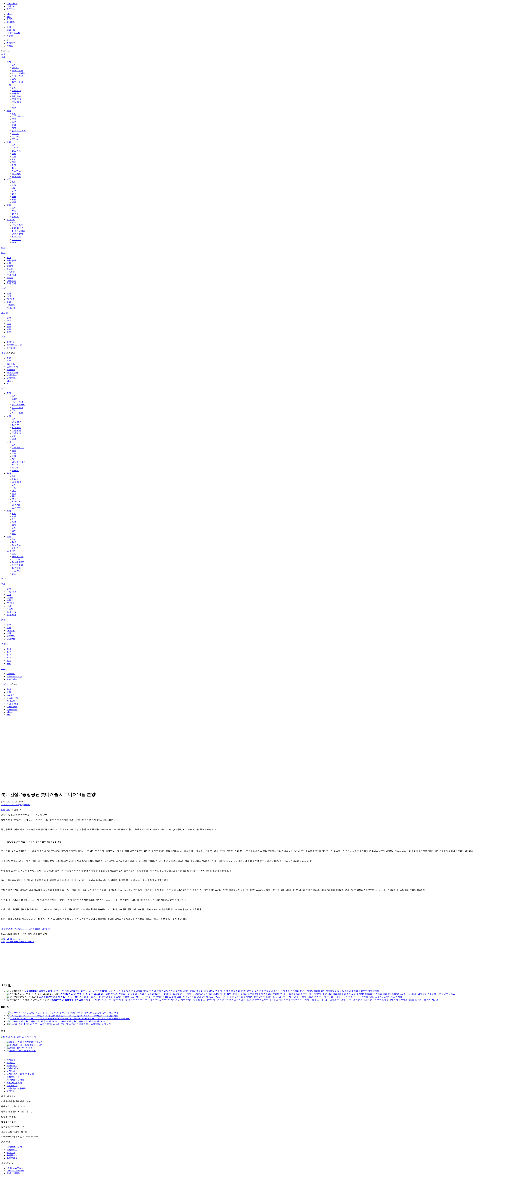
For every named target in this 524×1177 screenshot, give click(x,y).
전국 (9, 179)
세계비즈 (11, 6)
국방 (14, 79)
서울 (14, 185)
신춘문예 (11, 1152)
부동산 (10, 269)
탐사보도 (11, 43)
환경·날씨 (16, 96)
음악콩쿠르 (12, 1155)
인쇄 (3, 809)
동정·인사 (16, 214)
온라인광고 (12, 1065)
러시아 (15, 136)
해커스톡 (11, 369)
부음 (14, 211)
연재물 (10, 46)
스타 (9, 296)
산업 (9, 606)
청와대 (15, 67)
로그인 (10, 19)
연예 (3, 288)
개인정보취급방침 (15, 1080)
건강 (14, 159)
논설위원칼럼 (18, 231)
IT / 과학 (11, 272)
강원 (14, 191)
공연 (14, 153)
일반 (14, 65)
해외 (14, 108)
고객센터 (11, 1091)
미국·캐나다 (18, 116)
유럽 (14, 128)
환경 (9, 358)
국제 (9, 110)
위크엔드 (16, 171)
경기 (14, 188)
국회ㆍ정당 (17, 70)
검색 (3, 54)
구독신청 (11, 9)
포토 (3, 337)
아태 (14, 125)
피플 (9, 205)
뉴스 (3, 57)
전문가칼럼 (17, 234)
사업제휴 (11, 1071)
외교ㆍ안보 (17, 76)
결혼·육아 (16, 176)
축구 (9, 323)
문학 (14, 165)
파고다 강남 (12, 372)
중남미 (15, 139)
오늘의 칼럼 (17, 225)
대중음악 (11, 305)
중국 (14, 119)
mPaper (10, 14)
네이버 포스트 (13, 33)
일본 (14, 122)
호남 (14, 199)
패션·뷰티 (16, 173)
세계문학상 (12, 1149)
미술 (14, 156)
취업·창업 (11, 283)
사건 (14, 105)
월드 (14, 242)
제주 (14, 202)
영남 (14, 196)
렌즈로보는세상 (14, 345)
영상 (3, 353)
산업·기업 (11, 275)
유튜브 (10, 36)
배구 (9, 329)
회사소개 (11, 1060)
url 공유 (14, 809)
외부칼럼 (16, 237)
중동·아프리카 (19, 130)
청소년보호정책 (14, 1082)
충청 (14, 194)
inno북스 (11, 364)
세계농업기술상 (14, 1147)
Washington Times (15, 1168)
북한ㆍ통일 (17, 82)
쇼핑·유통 (11, 280)
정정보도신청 (13, 1077)
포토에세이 (12, 348)
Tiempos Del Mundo (15, 1170)
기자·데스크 (18, 228)
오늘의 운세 (12, 367)
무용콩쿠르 (12, 1158)
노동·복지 (16, 93)
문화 (9, 142)
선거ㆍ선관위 (18, 73)
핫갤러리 (11, 342)
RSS (9, 16)
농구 (9, 326)
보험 (9, 263)
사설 (14, 222)
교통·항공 (16, 99)
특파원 (15, 133)
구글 (9, 27)
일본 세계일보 (13, 1173)
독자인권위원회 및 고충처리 (20, 1074)
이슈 (3, 247)
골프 (9, 332)
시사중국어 (12, 378)
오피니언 (11, 219)
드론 (9, 361)
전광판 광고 (12, 1068)
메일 (8, 809)
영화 (9, 302)
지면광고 (11, 1062)
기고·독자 (16, 239)
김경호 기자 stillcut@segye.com (15, 804)
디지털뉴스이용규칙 (16, 1088)
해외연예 (11, 308)
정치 (9, 62)
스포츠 (4, 313)
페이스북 (11, 30)
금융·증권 (11, 260)
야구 (9, 321)
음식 (14, 168)
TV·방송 (11, 299)
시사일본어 (12, 375)
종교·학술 (16, 151)
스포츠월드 (12, 3)
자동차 (10, 277)
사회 (9, 85)
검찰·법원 (16, 90)
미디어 (15, 148)
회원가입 (11, 22)
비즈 (3, 252)
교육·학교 (16, 102)
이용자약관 (12, 1085)
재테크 (10, 266)
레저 (14, 162)
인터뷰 (15, 216)
